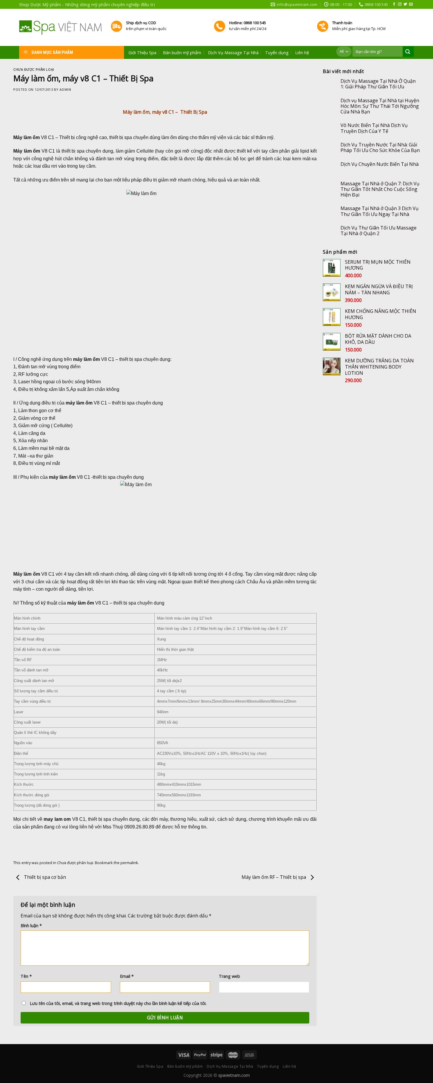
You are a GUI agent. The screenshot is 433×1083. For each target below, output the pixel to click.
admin (65, 89)
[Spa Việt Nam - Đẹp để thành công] (60, 27)
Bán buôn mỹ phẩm (182, 52)
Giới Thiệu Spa (142, 52)
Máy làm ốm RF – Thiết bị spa (274, 877)
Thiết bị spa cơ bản (44, 877)
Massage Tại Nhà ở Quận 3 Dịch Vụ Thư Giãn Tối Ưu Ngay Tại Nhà (380, 211)
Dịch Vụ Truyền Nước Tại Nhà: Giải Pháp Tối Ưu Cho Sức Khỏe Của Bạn (380, 147)
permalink (129, 862)
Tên (26, 976)
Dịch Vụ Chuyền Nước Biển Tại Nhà (380, 164)
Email (127, 976)
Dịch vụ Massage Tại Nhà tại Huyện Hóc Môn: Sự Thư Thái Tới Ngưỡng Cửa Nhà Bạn (380, 106)
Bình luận (31, 925)
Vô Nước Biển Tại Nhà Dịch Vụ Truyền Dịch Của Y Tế (374, 128)
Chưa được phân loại (33, 69)
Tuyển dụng (277, 52)
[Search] (408, 52)
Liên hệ (302, 52)
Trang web (229, 976)
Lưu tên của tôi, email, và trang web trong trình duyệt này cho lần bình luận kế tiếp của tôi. (118, 1003)
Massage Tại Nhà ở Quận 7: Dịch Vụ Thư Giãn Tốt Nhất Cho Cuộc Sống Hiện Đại (380, 189)
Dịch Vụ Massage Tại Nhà (233, 52)
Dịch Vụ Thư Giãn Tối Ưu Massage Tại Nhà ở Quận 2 (379, 230)
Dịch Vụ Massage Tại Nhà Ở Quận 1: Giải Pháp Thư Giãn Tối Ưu (378, 84)
